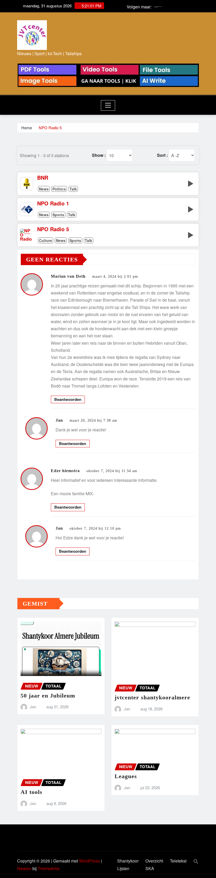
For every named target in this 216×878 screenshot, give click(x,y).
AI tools (31, 792)
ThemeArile (49, 868)
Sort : (162, 155)
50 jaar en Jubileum (48, 695)
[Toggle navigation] (108, 105)
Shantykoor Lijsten (128, 864)
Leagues (126, 776)
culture (45, 240)
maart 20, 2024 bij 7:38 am (93, 420)
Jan (59, 420)
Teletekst (178, 861)
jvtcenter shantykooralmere (152, 697)
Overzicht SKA (154, 864)
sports (58, 214)
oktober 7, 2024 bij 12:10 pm (95, 528)
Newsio (24, 868)
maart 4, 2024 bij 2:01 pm (115, 276)
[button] (193, 861)
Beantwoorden (67, 399)
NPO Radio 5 (50, 127)
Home (26, 127)
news (44, 189)
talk (73, 189)
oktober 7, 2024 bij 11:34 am (111, 471)
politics (59, 189)
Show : (99, 155)
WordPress (89, 861)
